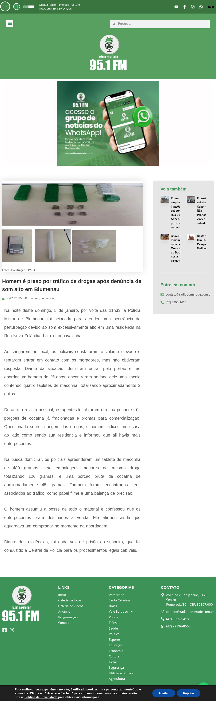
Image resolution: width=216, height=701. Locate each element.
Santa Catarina (119, 600)
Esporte (114, 639)
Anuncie (64, 611)
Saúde (113, 628)
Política (114, 634)
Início (62, 595)
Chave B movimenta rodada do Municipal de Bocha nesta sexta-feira (178, 248)
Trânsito (114, 622)
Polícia (113, 617)
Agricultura (117, 678)
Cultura (114, 656)
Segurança (116, 667)
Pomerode (116, 595)
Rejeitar (188, 693)
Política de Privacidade (41, 697)
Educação (116, 645)
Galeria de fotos (69, 600)
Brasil (113, 606)
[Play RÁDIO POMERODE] (5, 6)
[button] (9, 23)
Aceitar (164, 693)
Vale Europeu (118, 611)
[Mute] (16, 6)
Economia (116, 651)
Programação (68, 617)
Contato (64, 622)
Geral (113, 662)
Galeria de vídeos (70, 606)
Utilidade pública (121, 673)
